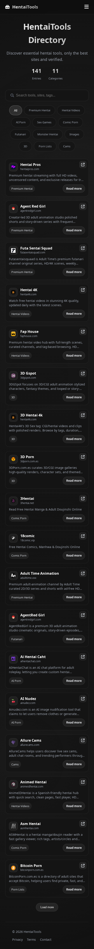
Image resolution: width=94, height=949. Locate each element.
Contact (45, 939)
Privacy (17, 939)
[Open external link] (82, 164)
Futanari (20, 134)
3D (25, 146)
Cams (66, 146)
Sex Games (44, 122)
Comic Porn (70, 122)
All (15, 110)
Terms (31, 939)
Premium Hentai (39, 110)
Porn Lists (45, 146)
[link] (47, 177)
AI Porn (21, 122)
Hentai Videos (71, 110)
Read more (74, 189)
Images (74, 134)
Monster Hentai (47, 134)
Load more (47, 907)
